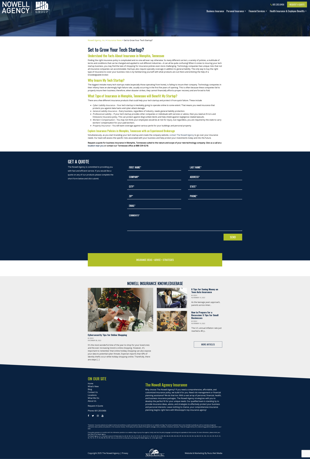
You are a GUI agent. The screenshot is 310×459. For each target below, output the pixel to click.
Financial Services (257, 11)
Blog (90, 389)
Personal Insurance (235, 11)
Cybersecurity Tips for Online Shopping (108, 335)
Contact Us (93, 392)
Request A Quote (95, 405)
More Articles (208, 344)
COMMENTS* (134, 215)
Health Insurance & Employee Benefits (287, 11)
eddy (92, 338)
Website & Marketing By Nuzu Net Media (203, 453)
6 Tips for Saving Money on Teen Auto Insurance (204, 290)
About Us (92, 401)
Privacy (125, 453)
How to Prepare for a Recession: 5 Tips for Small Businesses (204, 315)
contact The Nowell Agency (181, 135)
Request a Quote (297, 4)
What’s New (93, 386)
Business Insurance (215, 11)
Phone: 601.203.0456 (97, 410)
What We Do (93, 398)
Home (90, 383)
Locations (92, 395)
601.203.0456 (278, 4)
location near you (96, 145)
